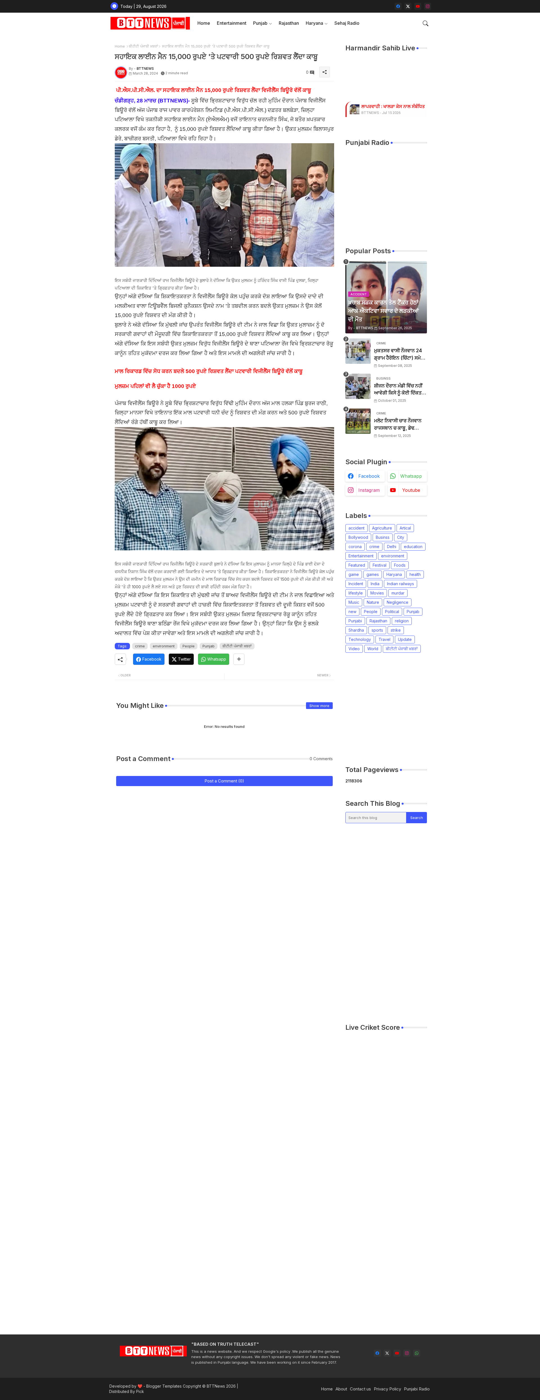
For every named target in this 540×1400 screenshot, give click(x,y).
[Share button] (238, 659)
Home (203, 23)
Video (354, 648)
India (375, 583)
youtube (411, 490)
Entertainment (231, 23)
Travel (384, 639)
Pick (140, 1391)
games (372, 574)
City (400, 537)
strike (396, 630)
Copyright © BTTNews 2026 (209, 1386)
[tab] (203, 23)
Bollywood (358, 537)
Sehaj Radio (346, 23)
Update (405, 639)
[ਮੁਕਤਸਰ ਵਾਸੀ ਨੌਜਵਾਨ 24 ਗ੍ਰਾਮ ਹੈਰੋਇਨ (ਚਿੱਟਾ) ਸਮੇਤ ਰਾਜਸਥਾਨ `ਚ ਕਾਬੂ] (358, 351)
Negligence (397, 602)
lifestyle (355, 593)
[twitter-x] (407, 6)
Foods (400, 565)
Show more (319, 705)
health (415, 574)
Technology (359, 639)
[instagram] (427, 6)
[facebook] (398, 6)
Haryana (314, 23)
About (341, 1389)
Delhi (391, 546)
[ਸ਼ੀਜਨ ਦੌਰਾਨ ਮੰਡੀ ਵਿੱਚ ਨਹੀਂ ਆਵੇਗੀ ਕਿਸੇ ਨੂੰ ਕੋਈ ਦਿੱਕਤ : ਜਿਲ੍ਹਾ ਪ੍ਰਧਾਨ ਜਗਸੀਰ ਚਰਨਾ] (358, 386)
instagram (369, 490)
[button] (425, 23)
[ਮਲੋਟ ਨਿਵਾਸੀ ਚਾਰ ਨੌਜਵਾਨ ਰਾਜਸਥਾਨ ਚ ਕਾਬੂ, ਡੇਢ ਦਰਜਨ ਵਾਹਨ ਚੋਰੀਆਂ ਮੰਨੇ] (358, 421)
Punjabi (355, 620)
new (352, 611)
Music (353, 602)
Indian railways (400, 583)
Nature (373, 602)
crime (140, 646)
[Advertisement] (386, 923)
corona (355, 546)
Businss (383, 537)
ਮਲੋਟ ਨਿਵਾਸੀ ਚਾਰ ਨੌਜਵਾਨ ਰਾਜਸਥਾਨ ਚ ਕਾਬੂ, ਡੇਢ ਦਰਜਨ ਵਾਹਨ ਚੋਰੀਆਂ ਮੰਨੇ (398, 425)
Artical (405, 528)
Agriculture (382, 528)
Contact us (360, 1389)
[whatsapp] (416, 1353)
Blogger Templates (164, 1386)
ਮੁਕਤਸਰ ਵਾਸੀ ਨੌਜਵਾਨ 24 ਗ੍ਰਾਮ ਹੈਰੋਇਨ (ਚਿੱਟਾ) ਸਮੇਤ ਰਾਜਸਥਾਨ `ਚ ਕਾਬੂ (399, 355)
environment (164, 646)
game (353, 574)
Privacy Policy (387, 1389)
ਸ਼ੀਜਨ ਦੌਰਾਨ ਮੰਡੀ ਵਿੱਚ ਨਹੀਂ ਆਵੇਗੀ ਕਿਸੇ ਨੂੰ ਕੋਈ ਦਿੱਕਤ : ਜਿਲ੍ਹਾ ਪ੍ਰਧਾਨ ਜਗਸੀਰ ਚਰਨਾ (399, 390)
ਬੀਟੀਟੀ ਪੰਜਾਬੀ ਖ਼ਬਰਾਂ (143, 46)
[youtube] (417, 6)
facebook (369, 476)
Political (392, 611)
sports (377, 630)
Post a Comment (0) (224, 781)
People (189, 646)
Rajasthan (289, 23)
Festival (379, 565)
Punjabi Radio (417, 1389)
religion (402, 620)
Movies (377, 593)
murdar (398, 593)
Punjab (260, 23)
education (413, 546)
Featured (356, 565)
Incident (355, 583)
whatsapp (411, 476)
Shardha (356, 630)
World (372, 648)
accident (356, 528)
